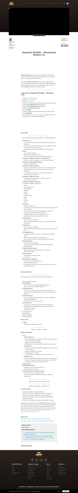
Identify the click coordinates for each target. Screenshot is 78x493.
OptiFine (29, 478)
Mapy (48, 467)
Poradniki (42, 3)
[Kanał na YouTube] (41, 460)
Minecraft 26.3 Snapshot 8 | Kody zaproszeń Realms (38, 436)
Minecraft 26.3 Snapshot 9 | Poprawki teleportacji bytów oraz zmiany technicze (39, 433)
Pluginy (48, 472)
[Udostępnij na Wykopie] (68, 46)
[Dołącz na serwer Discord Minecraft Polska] (67, 4)
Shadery (48, 470)
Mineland (60, 466)
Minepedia (49, 3)
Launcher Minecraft (31, 475)
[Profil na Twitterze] (36, 460)
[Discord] (45, 460)
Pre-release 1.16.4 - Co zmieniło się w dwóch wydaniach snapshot (37, 421)
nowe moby (30, 101)
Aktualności (28, 3)
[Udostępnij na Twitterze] (64, 46)
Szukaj (55, 3)
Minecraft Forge (31, 474)
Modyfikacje (49, 466)
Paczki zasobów (49, 469)
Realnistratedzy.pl (61, 474)
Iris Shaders (30, 477)
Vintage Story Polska (62, 472)
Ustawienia (59, 491)
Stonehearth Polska (62, 469)
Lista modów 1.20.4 (31, 469)
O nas (13, 466)
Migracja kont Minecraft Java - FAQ (34, 466)
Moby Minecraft (49, 478)
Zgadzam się (65, 491)
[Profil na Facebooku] (32, 460)
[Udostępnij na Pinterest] (66, 46)
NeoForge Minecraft (31, 472)
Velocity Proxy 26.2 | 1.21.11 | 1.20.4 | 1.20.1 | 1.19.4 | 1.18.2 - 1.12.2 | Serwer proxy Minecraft (39, 438)
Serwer (61, 3)
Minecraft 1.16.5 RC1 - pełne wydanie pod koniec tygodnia (35, 418)
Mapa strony (14, 474)
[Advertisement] (39, 44)
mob (36, 329)
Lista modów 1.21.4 (31, 467)
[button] (64, 4)
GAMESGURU (61, 470)
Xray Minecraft (30, 470)
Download (36, 3)
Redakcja (13, 467)
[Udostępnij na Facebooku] (62, 46)
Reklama (13, 469)
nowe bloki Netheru (32, 98)
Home (21, 3)
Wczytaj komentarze (26, 446)
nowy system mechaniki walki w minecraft (37, 410)
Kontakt (13, 470)
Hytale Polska (61, 467)
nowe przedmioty (31, 99)
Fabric (48, 474)
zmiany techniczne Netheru (37, 115)
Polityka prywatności (15, 472)
